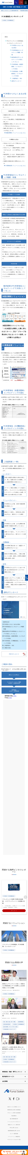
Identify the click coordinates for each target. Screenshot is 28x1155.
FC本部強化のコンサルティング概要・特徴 (17, 52)
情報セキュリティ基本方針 (14, 1124)
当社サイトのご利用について (14, 1106)
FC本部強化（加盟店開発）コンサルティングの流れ (17, 66)
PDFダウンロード (14, 654)
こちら (14, 695)
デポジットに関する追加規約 (14, 1112)
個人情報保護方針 (14, 1118)
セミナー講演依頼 (14, 1133)
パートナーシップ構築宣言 (14, 1136)
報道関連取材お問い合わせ (14, 1130)
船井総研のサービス (8, 1076)
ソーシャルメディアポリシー (14, 1121)
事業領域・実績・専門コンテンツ (12, 1071)
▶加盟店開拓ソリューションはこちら (15, 132)
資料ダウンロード (16, 81)
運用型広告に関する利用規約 (14, 1109)
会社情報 (5, 1081)
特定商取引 (14, 1115)
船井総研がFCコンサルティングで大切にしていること (17, 59)
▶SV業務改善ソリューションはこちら (15, 165)
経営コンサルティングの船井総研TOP (9, 10)
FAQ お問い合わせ (14, 1127)
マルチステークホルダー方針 (14, 1139)
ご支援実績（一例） (17, 78)
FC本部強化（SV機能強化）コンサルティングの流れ (17, 74)
